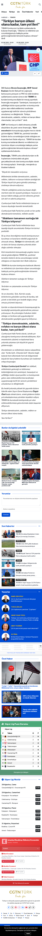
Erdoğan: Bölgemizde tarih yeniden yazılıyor (26, 564)
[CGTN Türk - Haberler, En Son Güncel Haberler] (21, 4)
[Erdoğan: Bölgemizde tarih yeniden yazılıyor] (31, 436)
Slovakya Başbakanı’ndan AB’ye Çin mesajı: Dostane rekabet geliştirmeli (27, 535)
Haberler (4, 17)
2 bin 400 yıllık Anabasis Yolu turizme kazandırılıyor (27, 545)
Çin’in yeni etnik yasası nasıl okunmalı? (24, 628)
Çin (18, 12)
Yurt (37, 12)
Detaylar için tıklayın (21, 772)
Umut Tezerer (16, 626)
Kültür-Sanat (21, 541)
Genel (5, 913)
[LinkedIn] (22, 907)
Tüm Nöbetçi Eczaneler (22, 883)
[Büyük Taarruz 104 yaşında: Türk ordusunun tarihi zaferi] (11, 436)
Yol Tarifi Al (20, 861)
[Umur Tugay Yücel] (5, 618)
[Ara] (40, 5)
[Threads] (33, 907)
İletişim (20, 918)
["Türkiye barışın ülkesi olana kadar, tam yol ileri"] (21, 58)
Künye (27, 918)
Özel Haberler (27, 12)
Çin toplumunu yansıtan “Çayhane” (23, 609)
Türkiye (12, 12)
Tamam (28, 933)
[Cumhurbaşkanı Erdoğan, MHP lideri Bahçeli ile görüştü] (31, 474)
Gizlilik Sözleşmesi (9, 918)
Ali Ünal (14, 634)
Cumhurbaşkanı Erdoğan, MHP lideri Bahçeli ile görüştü (31, 482)
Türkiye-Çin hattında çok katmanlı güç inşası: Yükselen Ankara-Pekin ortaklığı (25, 619)
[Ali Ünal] (5, 636)
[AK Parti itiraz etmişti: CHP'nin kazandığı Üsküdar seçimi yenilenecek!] (11, 474)
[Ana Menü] (2, 5)
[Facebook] (8, 907)
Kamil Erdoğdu (17, 596)
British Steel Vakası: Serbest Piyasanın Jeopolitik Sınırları (24, 638)
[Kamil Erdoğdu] (5, 599)
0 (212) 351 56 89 (8, 871)
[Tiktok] (29, 907)
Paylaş (6, 73)
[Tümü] (39, 526)
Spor (28, 915)
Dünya (4, 12)
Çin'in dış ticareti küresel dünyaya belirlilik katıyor (23, 600)
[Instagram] (19, 907)
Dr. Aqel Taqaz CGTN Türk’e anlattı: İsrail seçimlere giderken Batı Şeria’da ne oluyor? (28, 584)
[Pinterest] (15, 907)
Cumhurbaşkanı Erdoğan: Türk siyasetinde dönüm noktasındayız (30, 463)
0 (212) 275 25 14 (8, 861)
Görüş (11, 915)
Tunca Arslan (16, 607)
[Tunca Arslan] (5, 608)
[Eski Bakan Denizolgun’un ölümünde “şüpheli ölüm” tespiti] (11, 455)
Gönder (6, 515)
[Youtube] (26, 907)
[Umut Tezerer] (5, 627)
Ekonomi (18, 913)
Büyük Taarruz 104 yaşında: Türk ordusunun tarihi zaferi (10, 444)
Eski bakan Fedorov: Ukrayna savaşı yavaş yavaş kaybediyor (25, 574)
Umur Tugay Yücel (18, 615)
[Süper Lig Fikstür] (39, 779)
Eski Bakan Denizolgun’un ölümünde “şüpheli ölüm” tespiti (10, 463)
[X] (12, 907)
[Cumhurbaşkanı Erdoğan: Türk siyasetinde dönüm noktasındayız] (31, 455)
